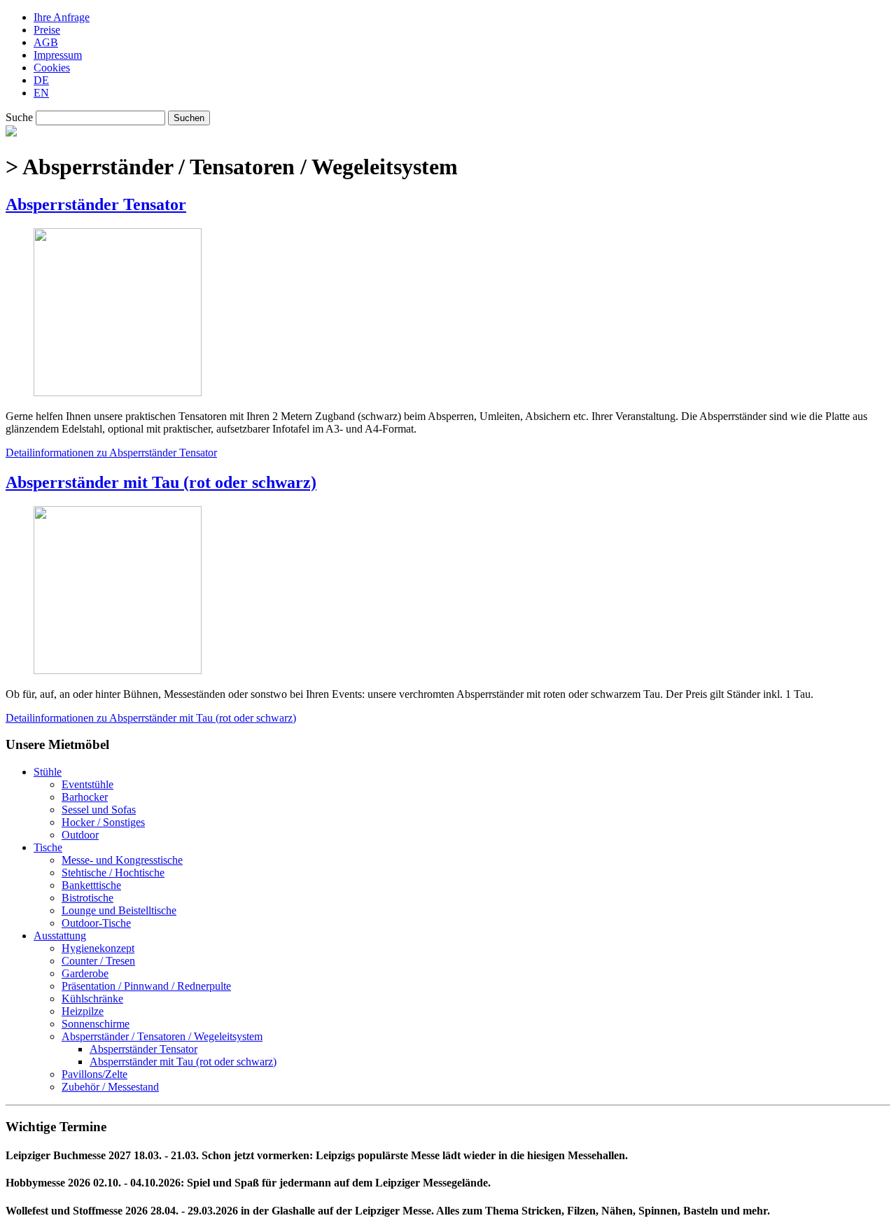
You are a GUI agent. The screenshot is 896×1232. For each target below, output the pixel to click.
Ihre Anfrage (62, 17)
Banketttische (91, 885)
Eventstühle (87, 784)
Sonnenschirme (96, 1024)
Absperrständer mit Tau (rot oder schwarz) (161, 482)
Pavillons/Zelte (94, 1074)
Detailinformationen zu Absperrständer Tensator (111, 452)
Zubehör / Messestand (110, 1087)
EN (41, 93)
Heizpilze (83, 1011)
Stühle (48, 772)
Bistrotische (87, 898)
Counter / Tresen (98, 961)
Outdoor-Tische (96, 923)
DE (41, 80)
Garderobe (85, 973)
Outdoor (80, 835)
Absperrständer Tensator (96, 204)
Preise (47, 30)
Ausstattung (60, 935)
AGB (46, 42)
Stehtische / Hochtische (113, 872)
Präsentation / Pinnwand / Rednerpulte (146, 986)
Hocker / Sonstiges (103, 822)
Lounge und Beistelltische (119, 910)
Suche (19, 117)
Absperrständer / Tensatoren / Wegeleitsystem (162, 1036)
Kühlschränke (92, 998)
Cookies (52, 68)
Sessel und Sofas (99, 810)
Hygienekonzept (98, 948)
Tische (48, 847)
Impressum (58, 55)
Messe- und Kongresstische (122, 860)
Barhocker (85, 797)
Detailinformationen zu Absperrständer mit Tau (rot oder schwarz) (151, 718)
